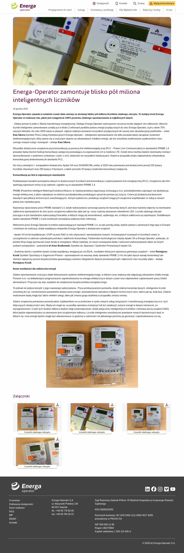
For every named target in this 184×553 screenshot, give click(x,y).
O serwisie (14, 500)
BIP (11, 515)
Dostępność (104, 4)
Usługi (81, 9)
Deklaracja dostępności (21, 504)
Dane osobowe (17, 508)
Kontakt (123, 3)
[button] (37, 417)
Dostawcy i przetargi (102, 9)
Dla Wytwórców (128, 9)
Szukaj (140, 3)
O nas (169, 9)
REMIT (12, 519)
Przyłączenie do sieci (60, 9)
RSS (11, 511)
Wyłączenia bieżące (164, 3)
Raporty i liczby (151, 9)
